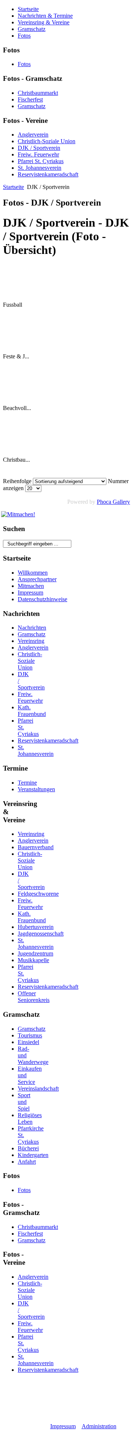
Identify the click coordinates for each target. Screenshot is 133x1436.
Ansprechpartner (37, 579)
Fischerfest (30, 99)
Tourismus (30, 1035)
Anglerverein (33, 134)
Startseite (28, 9)
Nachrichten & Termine (45, 16)
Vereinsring (31, 641)
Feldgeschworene (38, 894)
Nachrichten (32, 627)
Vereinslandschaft (38, 1088)
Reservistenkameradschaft (48, 174)
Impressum (30, 592)
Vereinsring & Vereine (43, 22)
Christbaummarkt (38, 93)
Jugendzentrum (35, 953)
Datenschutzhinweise (42, 599)
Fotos (24, 35)
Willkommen (33, 572)
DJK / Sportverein (39, 148)
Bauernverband (36, 847)
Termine (27, 782)
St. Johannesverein (39, 168)
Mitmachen (31, 586)
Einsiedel (28, 1042)
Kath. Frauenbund (32, 710)
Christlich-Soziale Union (46, 141)
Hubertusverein (36, 927)
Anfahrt (27, 1161)
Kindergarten (33, 1155)
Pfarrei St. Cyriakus (41, 161)
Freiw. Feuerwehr (38, 154)
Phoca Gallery (113, 502)
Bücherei (28, 1148)
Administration (99, 1426)
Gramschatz (31, 29)
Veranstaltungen (36, 789)
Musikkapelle (33, 960)
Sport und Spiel (24, 1102)
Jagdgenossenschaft (41, 933)
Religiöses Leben (30, 1118)
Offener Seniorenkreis (34, 996)
